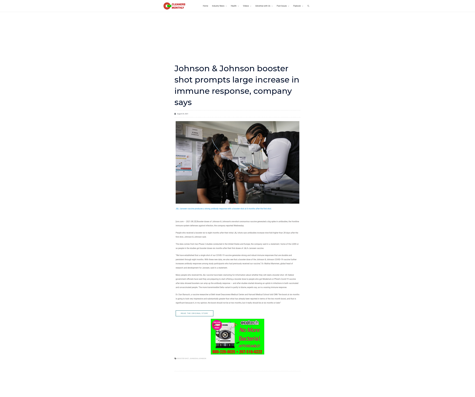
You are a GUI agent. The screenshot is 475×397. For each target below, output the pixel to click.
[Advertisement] (237, 30)
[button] (308, 6)
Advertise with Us (262, 6)
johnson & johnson (198, 358)
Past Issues (282, 6)
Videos (246, 6)
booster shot (183, 358)
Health (234, 6)
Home (205, 6)
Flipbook (297, 6)
